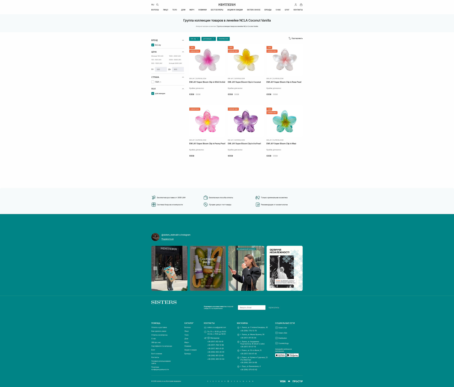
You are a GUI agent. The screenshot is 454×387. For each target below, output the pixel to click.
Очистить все (223, 39)
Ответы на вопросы (159, 335)
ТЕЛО (174, 10)
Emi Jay (191, 78)
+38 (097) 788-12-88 (215, 345)
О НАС (278, 10)
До (169, 69)
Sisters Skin (282, 333)
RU (152, 4)
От (152, 69)
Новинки (187, 346)
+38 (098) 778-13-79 (248, 331)
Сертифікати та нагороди (161, 346)
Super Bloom (201, 78)
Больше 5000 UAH (175, 63)
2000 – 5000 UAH (175, 60)
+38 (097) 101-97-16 (248, 347)
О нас (153, 339)
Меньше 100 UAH (157, 56)
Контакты (155, 357)
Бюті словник (156, 354)
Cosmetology (283, 343)
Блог (153, 350)
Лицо (186, 331)
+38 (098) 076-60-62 (248, 370)
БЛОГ (287, 10)
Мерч (186, 342)
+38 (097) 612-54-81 (215, 342)
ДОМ (183, 10)
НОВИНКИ (202, 10)
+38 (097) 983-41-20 (215, 348)
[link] (301, 4)
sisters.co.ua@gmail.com (216, 327)
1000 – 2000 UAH (175, 56)
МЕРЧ (192, 10)
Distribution (282, 338)
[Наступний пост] (299, 268)
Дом (186, 339)
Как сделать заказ (158, 331)
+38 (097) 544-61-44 (248, 354)
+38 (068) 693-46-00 (215, 352)
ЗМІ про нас (156, 342)
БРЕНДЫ (267, 10)
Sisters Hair (282, 328)
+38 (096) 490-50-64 (215, 359)
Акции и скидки (190, 350)
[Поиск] (157, 4)
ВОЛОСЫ (155, 10)
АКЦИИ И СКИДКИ (235, 10)
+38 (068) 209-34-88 (248, 362)
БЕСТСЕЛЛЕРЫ (217, 10)
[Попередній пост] (155, 268)
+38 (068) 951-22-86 (215, 355)
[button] (194, 39)
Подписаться (168, 239)
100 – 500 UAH (156, 60)
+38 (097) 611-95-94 (248, 338)
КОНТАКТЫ (298, 10)
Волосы (187, 327)
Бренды (187, 354)
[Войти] (295, 4)
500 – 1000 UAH (156, 63)
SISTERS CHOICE (253, 10)
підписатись (273, 307)
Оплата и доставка (159, 327)
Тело (186, 335)
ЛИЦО (165, 10)
